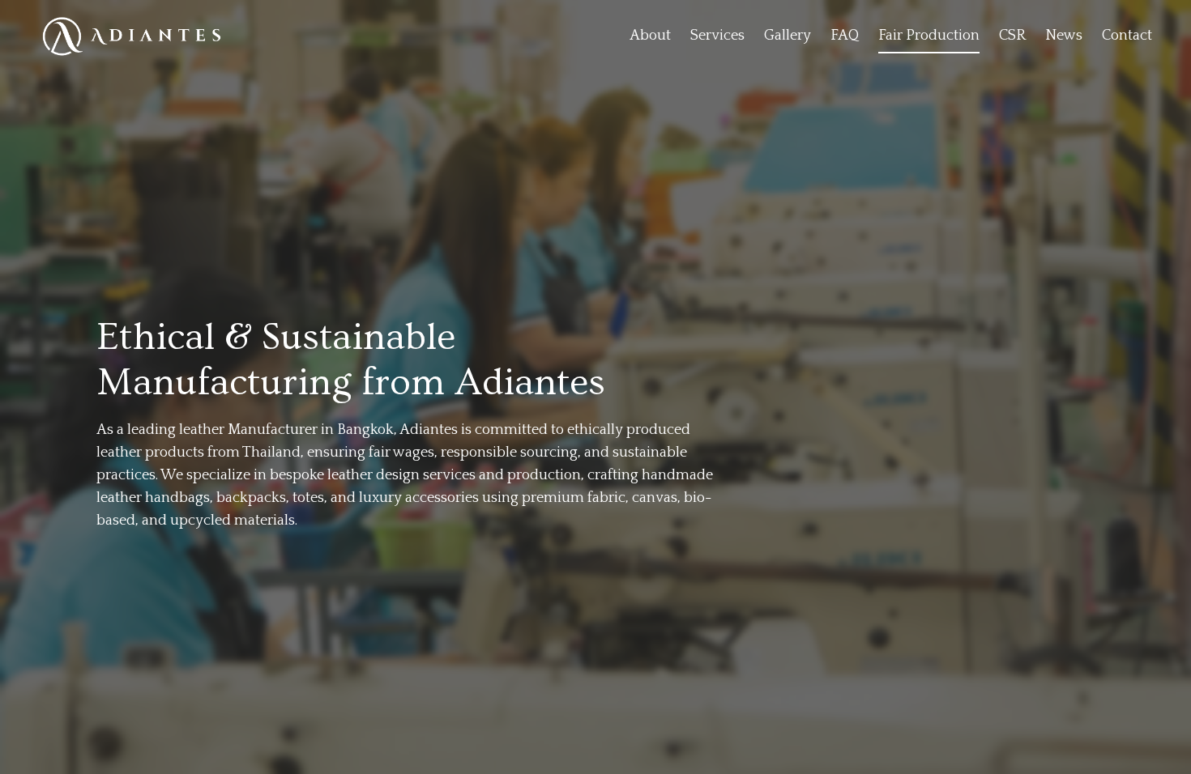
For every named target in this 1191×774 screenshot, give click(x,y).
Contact (1127, 36)
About (650, 36)
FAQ (844, 36)
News (1063, 36)
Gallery (787, 36)
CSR (1012, 36)
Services (717, 36)
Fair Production (929, 36)
